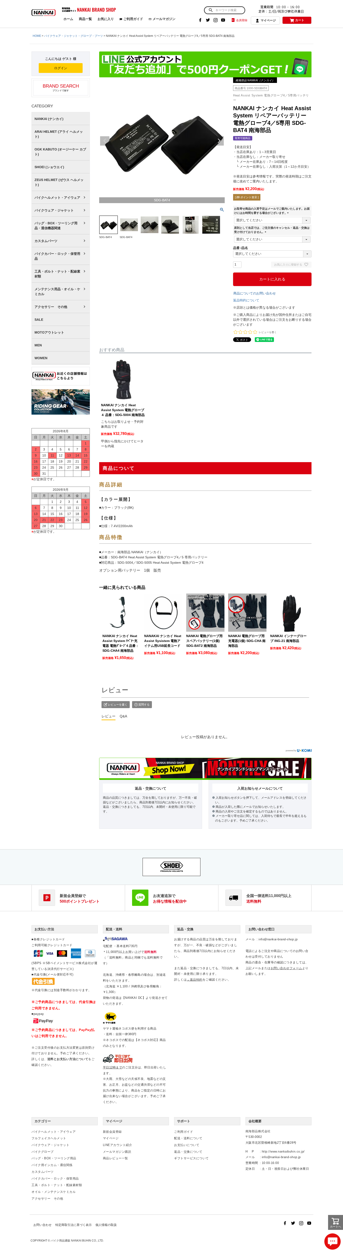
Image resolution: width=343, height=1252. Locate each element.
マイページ (268, 20)
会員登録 (241, 20)
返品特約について (246, 300)
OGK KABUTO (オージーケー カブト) (60, 151)
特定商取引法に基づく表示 (73, 1225)
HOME (37, 36)
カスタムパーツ (46, 241)
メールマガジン (164, 19)
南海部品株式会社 (258, 1131)
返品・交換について (188, 1151)
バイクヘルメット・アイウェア (57, 197)
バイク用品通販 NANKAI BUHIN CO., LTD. (77, 1240)
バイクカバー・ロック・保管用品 (57, 256)
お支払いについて (186, 1145)
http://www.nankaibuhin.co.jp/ (283, 1151)
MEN (38, 345)
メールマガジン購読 (117, 1151)
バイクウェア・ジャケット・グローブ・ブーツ (73, 36)
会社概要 (255, 1121)
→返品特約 (195, 979)
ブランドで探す (61, 87)
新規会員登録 (112, 1131)
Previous (104, 141)
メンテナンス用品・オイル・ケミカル (57, 291)
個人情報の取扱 (106, 1225)
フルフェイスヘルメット (49, 1138)
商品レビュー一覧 (115, 1158)
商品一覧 (85, 19)
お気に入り (106, 19)
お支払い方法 (44, 929)
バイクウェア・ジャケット (54, 210)
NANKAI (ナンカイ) (49, 119)
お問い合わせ (42, 1225)
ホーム (68, 19)
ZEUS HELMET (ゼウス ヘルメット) (59, 182)
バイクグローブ (43, 1151)
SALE (39, 319)
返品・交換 (185, 929)
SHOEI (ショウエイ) (49, 167)
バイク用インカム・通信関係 (52, 1165)
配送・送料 (114, 929)
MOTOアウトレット (49, 332)
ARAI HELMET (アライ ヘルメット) (59, 134)
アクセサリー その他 (51, 307)
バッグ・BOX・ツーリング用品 (54, 1158)
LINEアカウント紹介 (117, 1145)
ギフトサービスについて (191, 1158)
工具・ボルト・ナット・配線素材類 (57, 274)
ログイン (60, 68)
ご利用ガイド (133, 19)
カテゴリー (43, 1121)
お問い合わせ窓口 (261, 929)
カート (299, 20)
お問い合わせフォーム (286, 968)
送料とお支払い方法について (67, 1059)
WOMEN (41, 358)
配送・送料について (188, 1138)
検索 (210, 10)
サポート (183, 1121)
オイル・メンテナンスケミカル (54, 1192)
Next (219, 141)
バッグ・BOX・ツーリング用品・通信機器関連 (56, 225)
